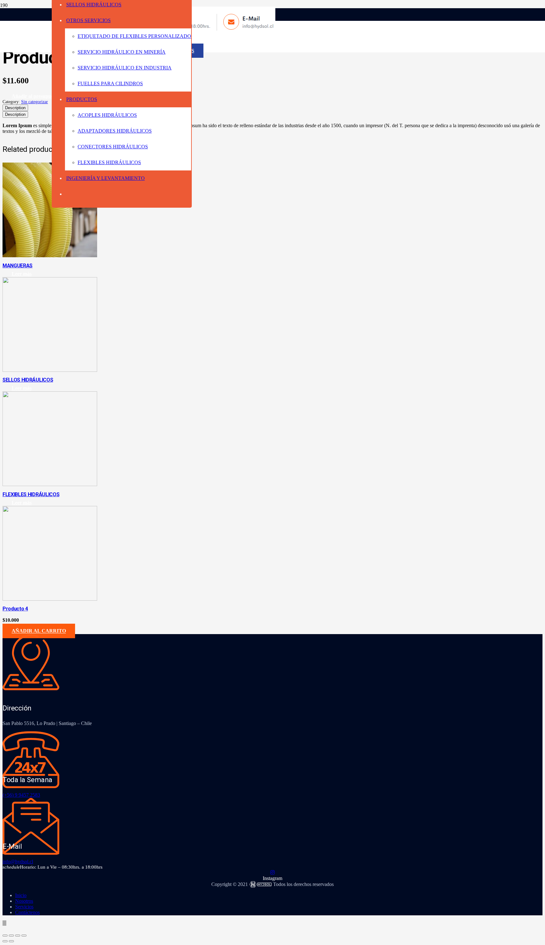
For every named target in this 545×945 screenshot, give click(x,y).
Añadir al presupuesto (35, 96)
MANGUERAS (17, 266)
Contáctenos (27, 912)
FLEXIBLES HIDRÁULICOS (31, 494)
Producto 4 (15, 609)
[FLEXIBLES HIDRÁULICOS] (50, 484)
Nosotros (24, 901)
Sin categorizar (34, 101)
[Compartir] (17, 935)
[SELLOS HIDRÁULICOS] (50, 370)
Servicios (24, 906)
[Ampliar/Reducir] (5, 935)
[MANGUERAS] (50, 255)
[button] (39, 631)
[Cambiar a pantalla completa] (11, 935)
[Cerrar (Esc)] (23, 935)
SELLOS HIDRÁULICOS (28, 380)
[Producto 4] (50, 599)
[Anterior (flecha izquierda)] (5, 941)
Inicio (20, 895)
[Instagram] (272, 872)
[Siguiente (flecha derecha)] (11, 941)
